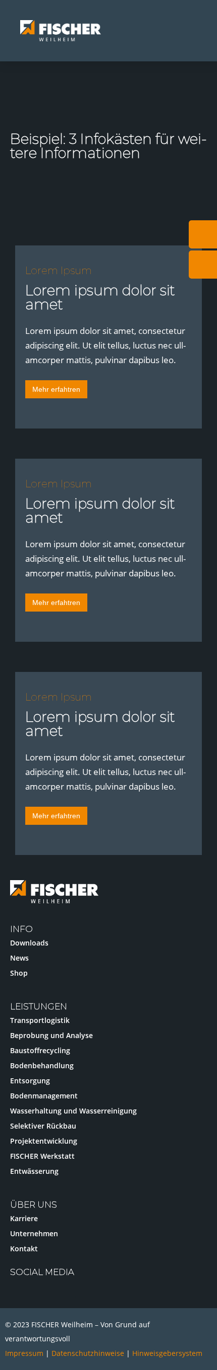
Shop (19, 973)
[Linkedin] (43, 1288)
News (19, 958)
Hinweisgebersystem (167, 1353)
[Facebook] (66, 1288)
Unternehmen (34, 1233)
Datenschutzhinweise (88, 1353)
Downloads (29, 943)
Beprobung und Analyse (51, 1035)
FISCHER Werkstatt (42, 1156)
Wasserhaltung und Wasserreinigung (73, 1111)
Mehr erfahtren (56, 389)
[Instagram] (20, 1288)
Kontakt (24, 1248)
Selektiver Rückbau (43, 1126)
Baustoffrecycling (40, 1050)
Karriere (24, 1218)
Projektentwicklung (43, 1141)
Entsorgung (30, 1080)
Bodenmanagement (44, 1095)
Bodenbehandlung (42, 1065)
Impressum (24, 1353)
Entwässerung (34, 1171)
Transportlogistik (40, 1020)
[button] (197, 31)
